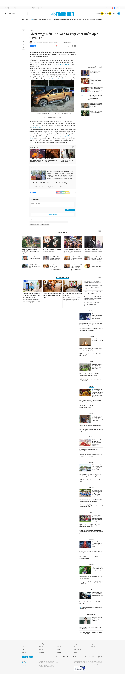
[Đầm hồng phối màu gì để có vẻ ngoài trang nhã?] (85, 620)
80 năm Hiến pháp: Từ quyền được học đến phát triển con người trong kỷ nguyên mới (97, 493)
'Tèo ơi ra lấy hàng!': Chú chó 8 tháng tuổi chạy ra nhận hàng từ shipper (90, 406)
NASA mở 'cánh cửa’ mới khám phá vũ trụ (97, 339)
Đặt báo (53, 656)
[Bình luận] (23, 42)
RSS (64, 656)
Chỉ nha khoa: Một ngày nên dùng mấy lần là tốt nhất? (90, 552)
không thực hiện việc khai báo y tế (55, 79)
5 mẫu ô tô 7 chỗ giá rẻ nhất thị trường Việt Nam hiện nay (90, 608)
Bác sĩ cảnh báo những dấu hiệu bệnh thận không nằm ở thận (89, 557)
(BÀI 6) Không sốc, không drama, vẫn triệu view (90, 480)
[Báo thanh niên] (62, 13)
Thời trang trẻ (99, 19)
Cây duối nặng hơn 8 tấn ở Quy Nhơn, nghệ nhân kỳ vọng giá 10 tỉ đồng (90, 401)
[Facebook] (115, 8)
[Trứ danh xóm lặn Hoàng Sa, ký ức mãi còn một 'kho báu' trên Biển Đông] (85, 316)
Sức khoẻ (41, 646)
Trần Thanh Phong (37, 42)
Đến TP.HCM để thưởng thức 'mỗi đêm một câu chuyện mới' (91, 430)
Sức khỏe (49, 19)
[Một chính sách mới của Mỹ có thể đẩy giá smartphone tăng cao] (85, 570)
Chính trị (26, 19)
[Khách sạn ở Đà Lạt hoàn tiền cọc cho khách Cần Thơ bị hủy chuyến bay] (85, 419)
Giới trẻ (54, 19)
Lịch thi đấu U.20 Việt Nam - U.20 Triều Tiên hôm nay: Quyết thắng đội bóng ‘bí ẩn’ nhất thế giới (91, 532)
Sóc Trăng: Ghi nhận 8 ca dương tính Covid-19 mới (60, 171)
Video (88, 19)
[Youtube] (112, 8)
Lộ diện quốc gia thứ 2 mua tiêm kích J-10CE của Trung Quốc (90, 354)
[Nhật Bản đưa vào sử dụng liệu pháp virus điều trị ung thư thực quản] (85, 544)
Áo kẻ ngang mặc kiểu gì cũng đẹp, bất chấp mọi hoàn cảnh (90, 627)
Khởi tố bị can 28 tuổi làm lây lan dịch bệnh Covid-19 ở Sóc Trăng (50, 183)
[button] (23, 31)
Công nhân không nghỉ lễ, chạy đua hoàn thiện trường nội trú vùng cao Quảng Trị (91, 500)
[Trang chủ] (23, 19)
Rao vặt (93, 646)
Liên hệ (41, 8)
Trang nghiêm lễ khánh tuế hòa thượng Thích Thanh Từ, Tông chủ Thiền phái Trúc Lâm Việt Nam (97, 393)
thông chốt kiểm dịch (34, 224)
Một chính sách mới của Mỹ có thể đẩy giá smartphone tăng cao (97, 568)
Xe (85, 19)
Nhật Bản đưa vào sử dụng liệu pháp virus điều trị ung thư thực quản (97, 544)
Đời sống (44, 19)
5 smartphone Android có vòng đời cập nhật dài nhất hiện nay (91, 582)
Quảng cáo (59, 656)
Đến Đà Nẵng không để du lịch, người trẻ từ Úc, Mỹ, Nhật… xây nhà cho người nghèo (91, 475)
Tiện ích (36, 8)
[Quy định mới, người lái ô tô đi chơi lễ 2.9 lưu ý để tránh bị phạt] (85, 595)
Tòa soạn (69, 656)
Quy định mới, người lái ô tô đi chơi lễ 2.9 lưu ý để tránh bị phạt (97, 594)
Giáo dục (58, 19)
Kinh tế (39, 19)
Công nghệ (81, 19)
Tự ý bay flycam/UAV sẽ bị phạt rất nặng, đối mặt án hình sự (90, 379)
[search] (18, 13)
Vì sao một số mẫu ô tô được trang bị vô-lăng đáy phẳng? (90, 602)
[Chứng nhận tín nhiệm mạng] (79, 668)
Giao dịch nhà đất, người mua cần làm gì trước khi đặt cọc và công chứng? (90, 324)
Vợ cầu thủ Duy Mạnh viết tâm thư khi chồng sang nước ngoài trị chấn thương (97, 442)
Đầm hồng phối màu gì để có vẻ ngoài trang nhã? (97, 619)
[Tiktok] (117, 8)
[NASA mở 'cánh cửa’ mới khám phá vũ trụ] (85, 342)
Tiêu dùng (92, 19)
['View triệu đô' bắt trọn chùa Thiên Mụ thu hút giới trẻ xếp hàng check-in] (85, 467)
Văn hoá (59, 646)
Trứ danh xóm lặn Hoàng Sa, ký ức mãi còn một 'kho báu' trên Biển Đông (97, 316)
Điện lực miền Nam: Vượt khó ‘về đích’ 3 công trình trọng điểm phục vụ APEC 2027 (90, 374)
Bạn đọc (93, 644)
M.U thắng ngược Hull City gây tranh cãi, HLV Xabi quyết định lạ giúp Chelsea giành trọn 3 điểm (97, 518)
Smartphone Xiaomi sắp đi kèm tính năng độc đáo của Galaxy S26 (90, 577)
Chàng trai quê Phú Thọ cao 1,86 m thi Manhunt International (88, 450)
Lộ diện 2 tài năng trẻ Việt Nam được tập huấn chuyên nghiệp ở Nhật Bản (90, 525)
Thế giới (35, 19)
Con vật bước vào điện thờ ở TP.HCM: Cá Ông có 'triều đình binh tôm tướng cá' (91, 329)
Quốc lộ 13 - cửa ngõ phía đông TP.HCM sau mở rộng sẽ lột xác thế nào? (97, 366)
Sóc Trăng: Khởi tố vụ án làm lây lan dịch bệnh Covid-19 (47, 187)
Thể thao (76, 19)
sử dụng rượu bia (36, 127)
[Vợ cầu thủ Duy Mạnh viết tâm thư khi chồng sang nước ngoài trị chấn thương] (85, 442)
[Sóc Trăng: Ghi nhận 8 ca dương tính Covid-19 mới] (38, 175)
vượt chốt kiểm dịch (64, 64)
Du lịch (63, 19)
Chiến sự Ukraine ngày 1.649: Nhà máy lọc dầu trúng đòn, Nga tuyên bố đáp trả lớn (90, 349)
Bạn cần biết (30, 8)
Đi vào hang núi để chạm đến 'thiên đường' (90, 425)
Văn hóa (67, 19)
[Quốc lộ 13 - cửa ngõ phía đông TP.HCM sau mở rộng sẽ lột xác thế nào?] (85, 367)
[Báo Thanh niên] (27, 656)
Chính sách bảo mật (78, 656)
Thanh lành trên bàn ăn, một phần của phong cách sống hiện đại (90, 633)
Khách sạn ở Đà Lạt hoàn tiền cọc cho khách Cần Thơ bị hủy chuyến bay (97, 418)
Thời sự (31, 19)
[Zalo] (119, 8)
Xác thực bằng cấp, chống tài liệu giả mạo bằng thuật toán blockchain (91, 505)
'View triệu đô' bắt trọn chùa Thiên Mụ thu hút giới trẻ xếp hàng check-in (97, 467)
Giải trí (71, 19)
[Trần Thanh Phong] (31, 42)
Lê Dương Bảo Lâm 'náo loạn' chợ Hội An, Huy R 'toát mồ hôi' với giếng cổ (90, 455)
